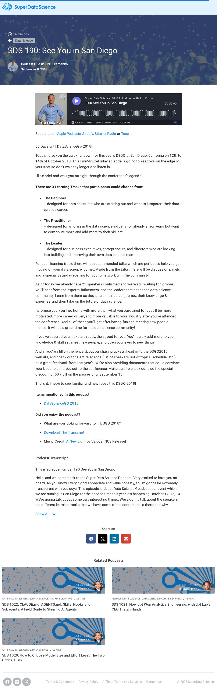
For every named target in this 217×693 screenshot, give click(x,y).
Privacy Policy (88, 682)
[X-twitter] (26, 682)
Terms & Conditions (60, 682)
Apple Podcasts (69, 134)
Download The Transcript (64, 432)
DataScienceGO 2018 (61, 403)
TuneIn (126, 134)
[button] (91, 539)
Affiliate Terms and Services (122, 682)
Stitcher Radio (105, 134)
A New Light (76, 441)
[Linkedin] (17, 682)
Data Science (24, 40)
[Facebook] (7, 682)
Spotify (87, 134)
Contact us (154, 682)
